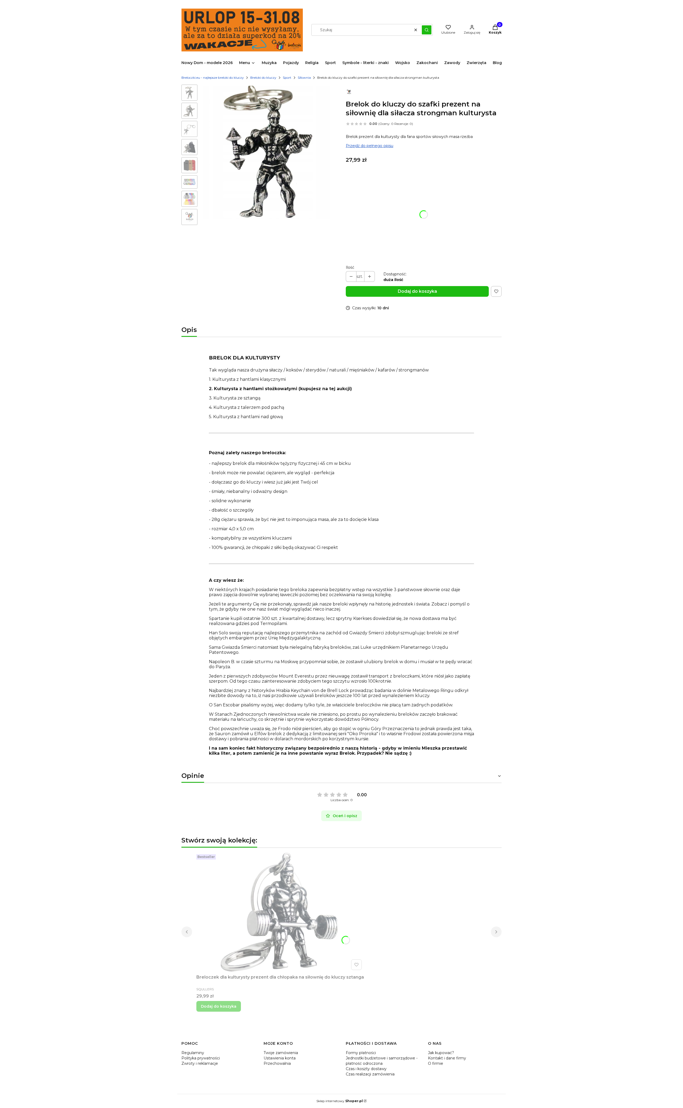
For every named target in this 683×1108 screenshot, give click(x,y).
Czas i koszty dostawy (366, 1068)
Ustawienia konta (280, 1058)
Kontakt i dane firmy (447, 1058)
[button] (426, 29)
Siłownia (304, 78)
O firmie (435, 1063)
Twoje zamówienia (281, 1052)
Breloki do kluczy (263, 78)
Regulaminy (192, 1052)
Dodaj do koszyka (417, 291)
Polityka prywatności (200, 1058)
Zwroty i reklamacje (199, 1063)
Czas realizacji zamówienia (370, 1074)
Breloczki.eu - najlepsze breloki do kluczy (212, 78)
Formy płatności (361, 1052)
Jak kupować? (441, 1052)
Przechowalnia (277, 1063)
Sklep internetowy (339, 1101)
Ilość (350, 267)
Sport (287, 78)
